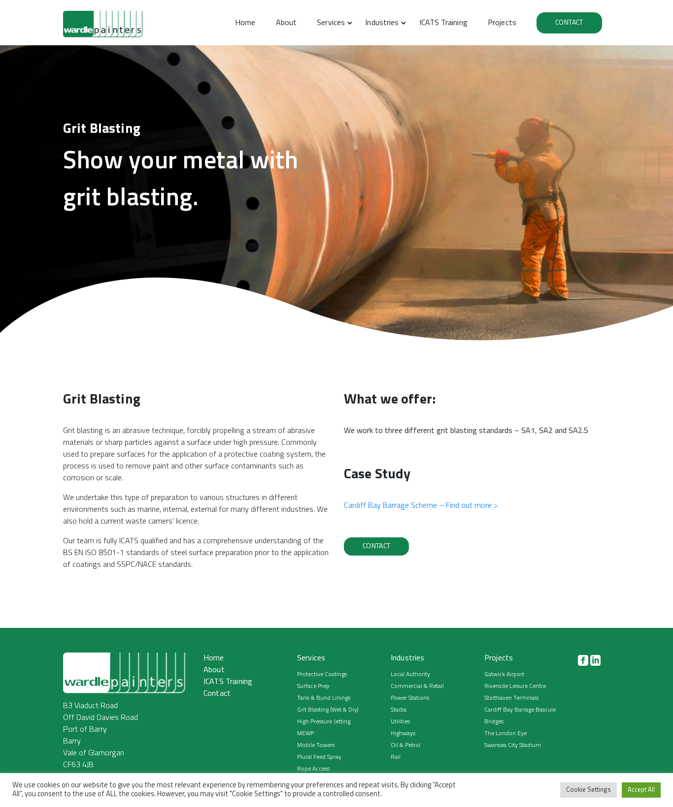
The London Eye (505, 734)
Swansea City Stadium (512, 745)
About (286, 23)
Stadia (398, 710)
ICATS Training (443, 23)
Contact (569, 23)
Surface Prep (313, 686)
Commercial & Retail (417, 686)
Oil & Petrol (405, 745)
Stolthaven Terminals (511, 698)
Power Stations (410, 698)
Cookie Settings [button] (588, 790)
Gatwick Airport (504, 675)
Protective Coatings (322, 675)
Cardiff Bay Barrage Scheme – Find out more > (421, 506)
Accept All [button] (641, 790)
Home (245, 23)
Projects (502, 23)
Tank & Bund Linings (323, 698)
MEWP (305, 734)
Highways (403, 734)
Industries (382, 23)
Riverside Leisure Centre (515, 686)
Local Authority (410, 675)
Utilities (400, 722)
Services (331, 23)
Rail (396, 757)
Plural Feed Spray (319, 757)
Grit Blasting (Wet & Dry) (328, 710)
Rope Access (313, 769)
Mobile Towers (316, 745)
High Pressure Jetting (323, 722)
